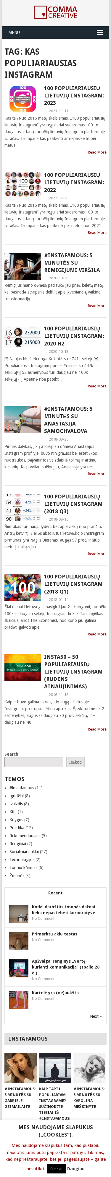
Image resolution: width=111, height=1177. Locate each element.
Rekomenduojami (25, 835)
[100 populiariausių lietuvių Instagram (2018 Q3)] (22, 507)
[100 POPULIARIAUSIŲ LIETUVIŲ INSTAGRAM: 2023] (22, 99)
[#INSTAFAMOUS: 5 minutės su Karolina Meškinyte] (89, 1068)
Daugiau (76, 1168)
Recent (55, 893)
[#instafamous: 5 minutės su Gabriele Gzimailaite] (20, 1068)
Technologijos (21, 859)
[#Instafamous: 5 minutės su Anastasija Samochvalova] (22, 419)
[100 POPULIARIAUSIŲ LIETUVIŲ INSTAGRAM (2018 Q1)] (22, 587)
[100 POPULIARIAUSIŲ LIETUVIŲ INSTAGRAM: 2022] (22, 186)
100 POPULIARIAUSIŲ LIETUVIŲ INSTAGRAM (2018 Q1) (73, 583)
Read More (97, 152)
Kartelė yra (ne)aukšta (55, 992)
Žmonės (16, 875)
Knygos (16, 819)
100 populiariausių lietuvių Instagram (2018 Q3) (73, 503)
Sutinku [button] (56, 1169)
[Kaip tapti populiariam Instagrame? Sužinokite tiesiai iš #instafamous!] (55, 1068)
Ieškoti (75, 762)
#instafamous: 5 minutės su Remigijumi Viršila (72, 262)
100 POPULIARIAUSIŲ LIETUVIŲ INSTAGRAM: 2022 (74, 182)
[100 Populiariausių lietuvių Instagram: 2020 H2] (22, 339)
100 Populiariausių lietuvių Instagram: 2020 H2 (74, 335)
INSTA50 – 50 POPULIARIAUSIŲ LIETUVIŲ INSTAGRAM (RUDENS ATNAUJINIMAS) (73, 672)
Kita (13, 811)
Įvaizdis (16, 803)
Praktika (16, 827)
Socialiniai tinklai (24, 851)
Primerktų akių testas (54, 934)
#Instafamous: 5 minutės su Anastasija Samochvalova (68, 420)
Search (11, 754)
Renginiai (17, 843)
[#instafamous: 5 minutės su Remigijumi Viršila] (22, 266)
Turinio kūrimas (23, 867)
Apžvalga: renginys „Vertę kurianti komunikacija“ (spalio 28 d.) (65, 967)
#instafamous (21, 787)
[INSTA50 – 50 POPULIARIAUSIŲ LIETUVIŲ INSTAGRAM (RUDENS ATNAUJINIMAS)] (22, 668)
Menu (14, 32)
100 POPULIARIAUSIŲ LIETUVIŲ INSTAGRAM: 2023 (74, 95)
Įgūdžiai (16, 795)
